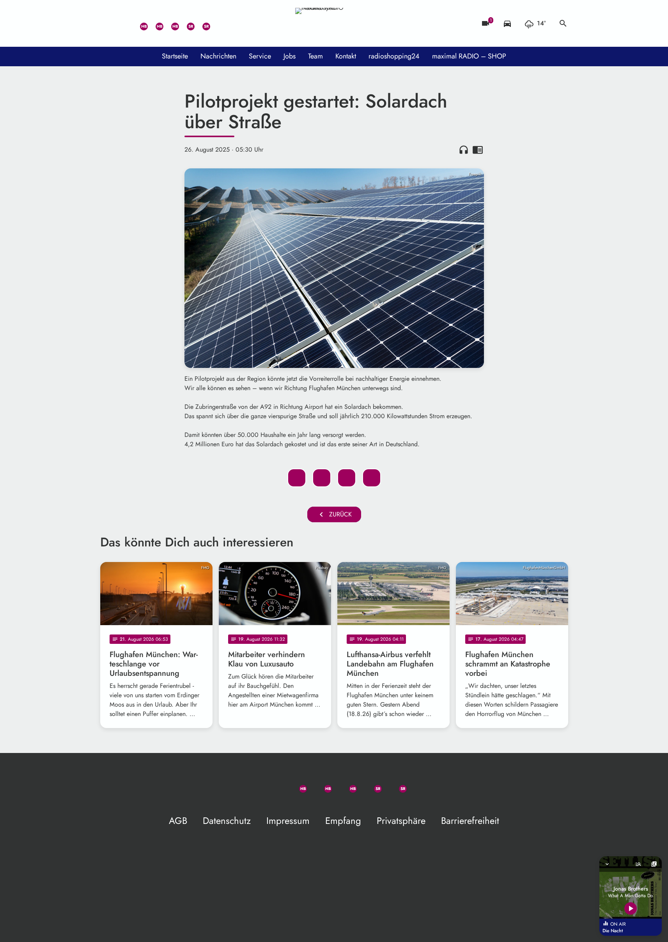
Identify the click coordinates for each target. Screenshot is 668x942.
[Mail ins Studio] (108, 23)
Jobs (290, 56)
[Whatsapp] (139, 23)
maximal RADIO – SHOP (469, 56)
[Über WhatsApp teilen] (346, 477)
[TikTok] (217, 23)
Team (315, 56)
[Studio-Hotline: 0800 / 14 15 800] (123, 23)
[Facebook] (155, 23)
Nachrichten (218, 56)
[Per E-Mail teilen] (371, 477)
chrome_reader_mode (477, 149)
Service (260, 56)
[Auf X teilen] (321, 477)
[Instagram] (170, 23)
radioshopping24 (394, 56)
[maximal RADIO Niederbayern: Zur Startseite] (334, 23)
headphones (463, 149)
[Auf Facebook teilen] (296, 477)
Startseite (175, 56)
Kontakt (345, 56)
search (563, 23)
